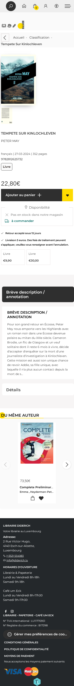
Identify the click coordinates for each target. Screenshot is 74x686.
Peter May (10, 141)
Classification (39, 37)
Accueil (18, 37)
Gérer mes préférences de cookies (42, 634)
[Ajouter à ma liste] (67, 195)
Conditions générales (21, 642)
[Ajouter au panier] (33, 498)
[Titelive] (37, 681)
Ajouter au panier (20, 195)
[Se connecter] (45, 6)
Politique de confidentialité (26, 649)
